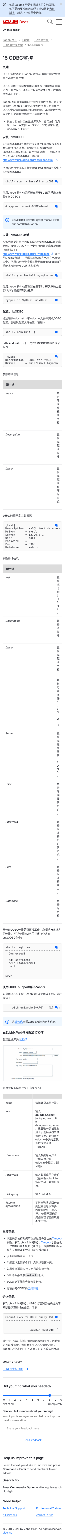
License (7, 1532)
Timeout (57, 1238)
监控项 (23, 1039)
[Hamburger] (59, 22)
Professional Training (49, 1508)
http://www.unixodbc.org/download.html (28, 159)
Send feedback (33, 1440)
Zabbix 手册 (10, 40)
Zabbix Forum (44, 1515)
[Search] (50, 22)
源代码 (19, 1021)
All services (10, 1515)
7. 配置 (26, 40)
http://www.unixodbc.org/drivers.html (26, 253)
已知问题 (33, 1288)
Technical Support (14, 1508)
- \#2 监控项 (41, 40)
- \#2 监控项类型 (13, 45)
